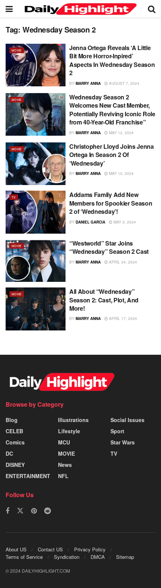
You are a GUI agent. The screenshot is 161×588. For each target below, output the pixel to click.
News (65, 464)
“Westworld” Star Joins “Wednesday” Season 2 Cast (109, 247)
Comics (15, 442)
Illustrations (73, 420)
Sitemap (125, 556)
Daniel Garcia (90, 222)
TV (14, 197)
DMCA (98, 556)
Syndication (66, 556)
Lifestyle (69, 431)
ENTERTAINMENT (28, 476)
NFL (63, 476)
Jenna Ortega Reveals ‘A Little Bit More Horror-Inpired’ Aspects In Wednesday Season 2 (112, 60)
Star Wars (122, 442)
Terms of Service (24, 556)
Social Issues (127, 420)
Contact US (50, 549)
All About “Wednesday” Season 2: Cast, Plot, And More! (104, 300)
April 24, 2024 (122, 262)
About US (16, 549)
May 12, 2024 (121, 132)
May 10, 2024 (121, 173)
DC (9, 453)
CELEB (14, 431)
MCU (64, 442)
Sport (117, 431)
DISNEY (15, 464)
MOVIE (17, 50)
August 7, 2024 (123, 83)
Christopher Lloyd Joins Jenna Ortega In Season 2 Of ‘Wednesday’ (111, 154)
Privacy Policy (90, 549)
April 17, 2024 (122, 318)
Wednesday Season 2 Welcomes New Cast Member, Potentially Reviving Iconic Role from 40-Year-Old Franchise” (112, 109)
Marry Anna (88, 83)
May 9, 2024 (124, 222)
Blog (12, 420)
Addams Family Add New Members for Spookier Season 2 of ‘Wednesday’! (110, 203)
